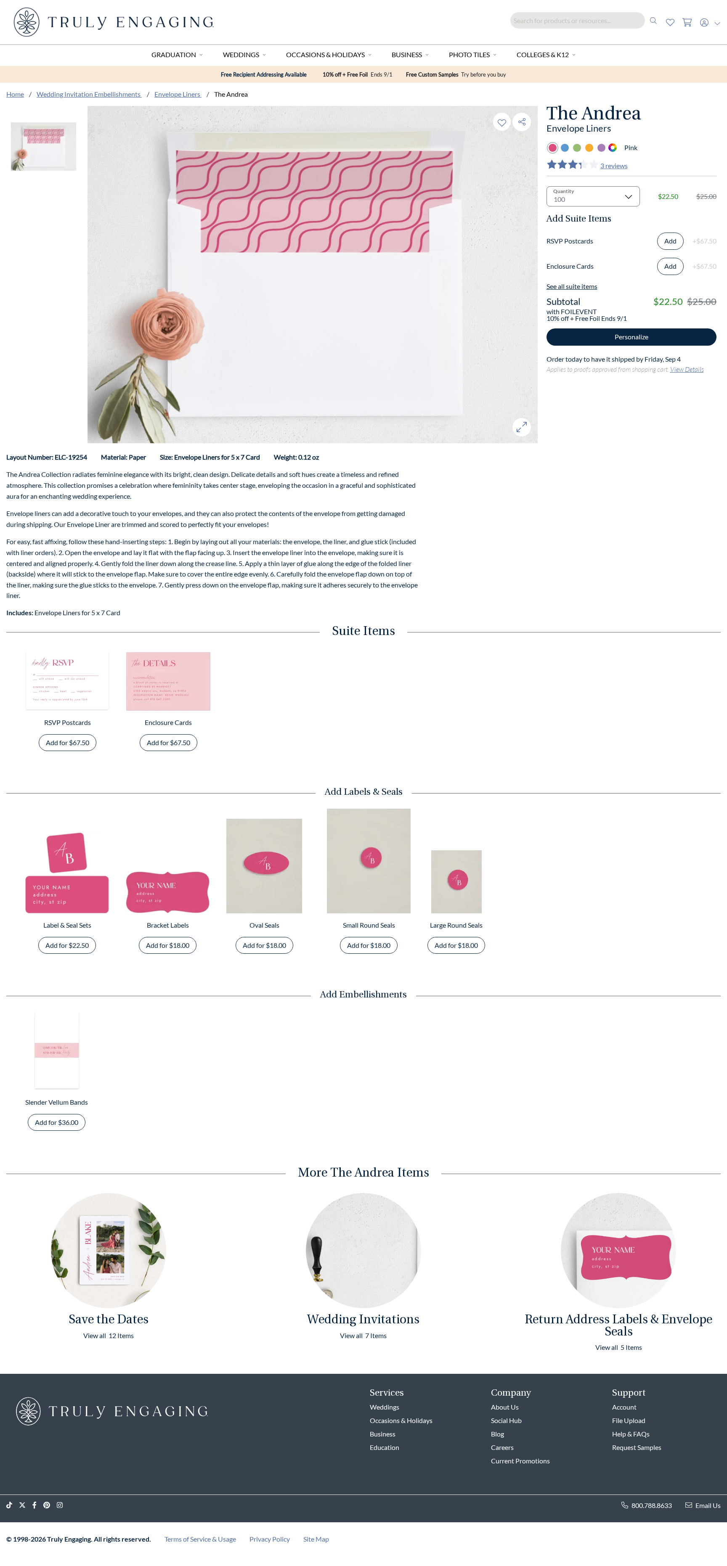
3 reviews (614, 165)
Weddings (241, 54)
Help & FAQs (631, 1434)
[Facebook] (37, 1505)
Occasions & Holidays (325, 54)
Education (384, 1447)
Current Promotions (520, 1461)
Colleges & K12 (543, 54)
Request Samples (636, 1447)
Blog (497, 1434)
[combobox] (586, 20)
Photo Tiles (469, 54)
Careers (502, 1447)
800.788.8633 (651, 1505)
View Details (687, 369)
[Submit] (653, 20)
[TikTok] (12, 1505)
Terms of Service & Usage (200, 1539)
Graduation (173, 54)
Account (624, 1407)
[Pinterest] (50, 1505)
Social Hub (506, 1420)
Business (407, 54)
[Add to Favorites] (502, 122)
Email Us (708, 1505)
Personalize (631, 337)
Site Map (316, 1539)
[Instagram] (63, 1505)
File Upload (628, 1420)
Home (15, 94)
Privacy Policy (269, 1539)
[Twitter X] (25, 1505)
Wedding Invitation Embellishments (89, 94)
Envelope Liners (178, 94)
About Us (505, 1407)
